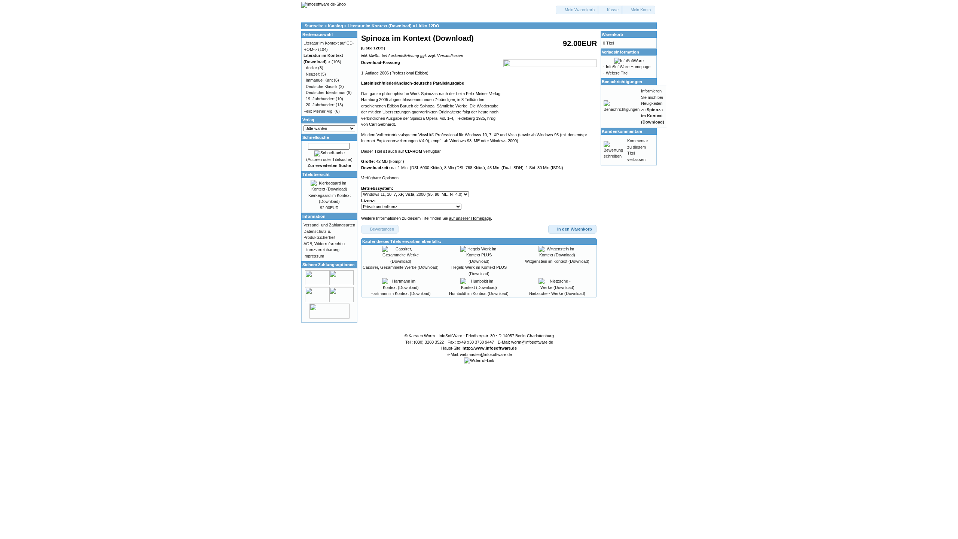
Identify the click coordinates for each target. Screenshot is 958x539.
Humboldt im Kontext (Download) (479, 293)
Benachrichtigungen (622, 81)
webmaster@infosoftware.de (486, 354)
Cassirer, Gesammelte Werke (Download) (401, 267)
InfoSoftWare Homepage (628, 66)
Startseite (314, 26)
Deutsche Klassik (322, 86)
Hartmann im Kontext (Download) (400, 293)
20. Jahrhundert (320, 105)
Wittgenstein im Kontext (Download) (557, 261)
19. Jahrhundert (320, 99)
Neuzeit (313, 74)
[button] (577, 10)
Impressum (313, 256)
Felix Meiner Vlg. (318, 111)
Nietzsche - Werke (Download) (557, 293)
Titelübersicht (316, 174)
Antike (311, 68)
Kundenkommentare (622, 131)
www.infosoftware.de (496, 348)
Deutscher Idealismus (325, 92)
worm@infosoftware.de (532, 342)
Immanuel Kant (319, 80)
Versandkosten (450, 56)
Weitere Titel (617, 73)
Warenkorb (612, 34)
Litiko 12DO (427, 26)
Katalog (335, 26)
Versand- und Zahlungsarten (329, 225)
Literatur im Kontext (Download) (380, 26)
